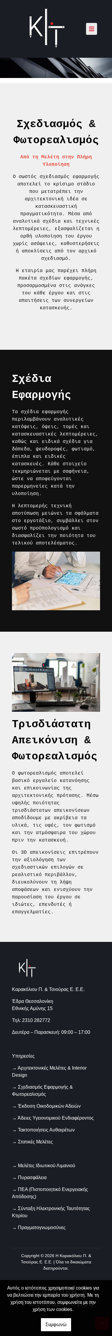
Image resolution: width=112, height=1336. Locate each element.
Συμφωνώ (56, 1324)
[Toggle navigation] (91, 29)
